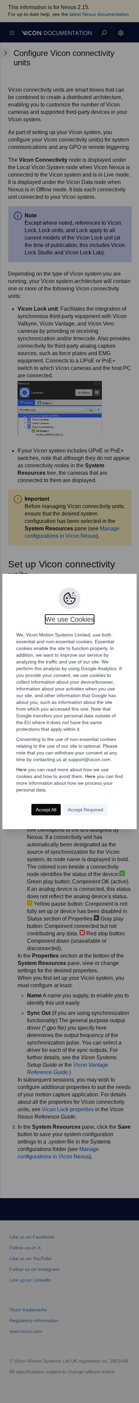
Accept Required (85, 809)
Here (21, 769)
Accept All (46, 809)
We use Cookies (69, 619)
